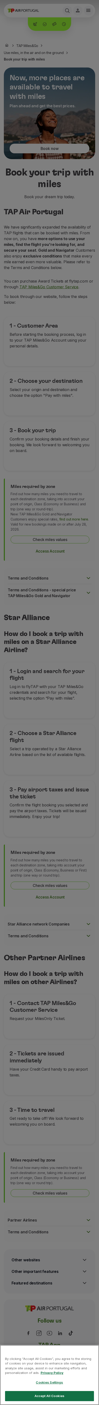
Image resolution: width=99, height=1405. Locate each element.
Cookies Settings (49, 1382)
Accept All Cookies (49, 1396)
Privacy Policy (52, 1373)
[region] (49, 1375)
